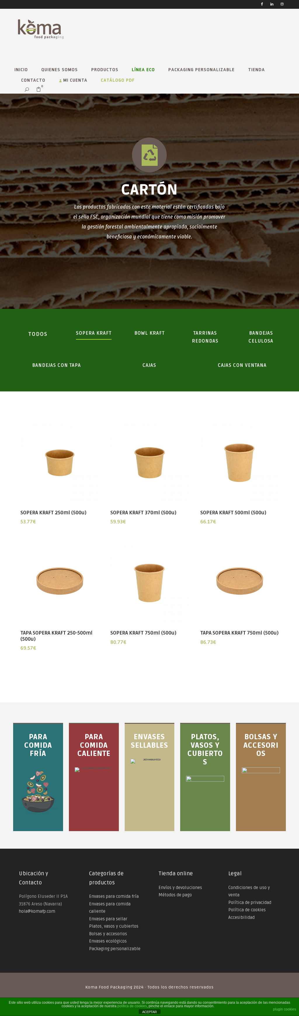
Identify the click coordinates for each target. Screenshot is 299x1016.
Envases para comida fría (114, 896)
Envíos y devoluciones (180, 887)
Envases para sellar (108, 919)
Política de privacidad (249, 902)
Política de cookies (247, 909)
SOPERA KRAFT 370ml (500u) (143, 513)
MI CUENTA (75, 80)
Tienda (256, 69)
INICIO (21, 69)
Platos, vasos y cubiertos (113, 926)
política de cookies (132, 1006)
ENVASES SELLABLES (149, 741)
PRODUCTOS (105, 69)
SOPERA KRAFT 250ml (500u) (53, 513)
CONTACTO (33, 80)
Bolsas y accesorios (108, 933)
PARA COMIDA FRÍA (38, 745)
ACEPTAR (149, 1012)
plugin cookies (284, 1009)
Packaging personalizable (114, 948)
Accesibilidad (241, 917)
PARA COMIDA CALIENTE (93, 745)
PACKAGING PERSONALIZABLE (201, 69)
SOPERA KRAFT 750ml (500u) (143, 633)
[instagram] (282, 4)
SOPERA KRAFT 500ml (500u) (233, 513)
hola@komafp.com (37, 911)
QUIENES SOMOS (59, 69)
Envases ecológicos (108, 941)
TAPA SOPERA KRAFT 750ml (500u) (239, 633)
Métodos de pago (175, 895)
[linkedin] (271, 4)
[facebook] (262, 4)
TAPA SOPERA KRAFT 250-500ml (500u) (56, 636)
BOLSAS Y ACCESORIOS (261, 745)
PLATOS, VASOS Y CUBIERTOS (205, 749)
